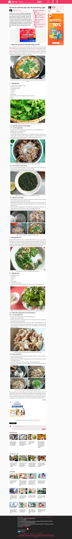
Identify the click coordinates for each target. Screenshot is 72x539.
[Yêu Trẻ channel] (27, 529)
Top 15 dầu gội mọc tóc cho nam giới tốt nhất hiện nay (32, 511)
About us (19, 533)
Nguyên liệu (36, 12)
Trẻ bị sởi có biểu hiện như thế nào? (32, 496)
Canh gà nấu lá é (37, 21)
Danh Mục (48, 2)
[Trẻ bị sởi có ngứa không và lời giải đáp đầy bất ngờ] (41, 476)
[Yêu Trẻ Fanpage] (30, 529)
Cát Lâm (53, 7)
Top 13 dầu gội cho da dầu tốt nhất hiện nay (22, 510)
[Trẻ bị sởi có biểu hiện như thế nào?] (32, 491)
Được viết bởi (53, 6)
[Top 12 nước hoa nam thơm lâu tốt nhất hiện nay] (23, 491)
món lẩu (23, 239)
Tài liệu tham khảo (24, 11)
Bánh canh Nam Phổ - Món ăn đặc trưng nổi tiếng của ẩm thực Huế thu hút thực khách (41, 444)
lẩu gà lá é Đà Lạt (20, 47)
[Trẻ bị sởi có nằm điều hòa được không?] (13, 476)
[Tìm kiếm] (39, 2)
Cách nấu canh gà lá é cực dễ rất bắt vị (39, 25)
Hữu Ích (31, 420)
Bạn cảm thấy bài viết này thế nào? (21, 420)
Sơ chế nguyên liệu (39, 15)
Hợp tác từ (57, 10)
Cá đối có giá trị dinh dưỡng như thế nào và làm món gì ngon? (13, 443)
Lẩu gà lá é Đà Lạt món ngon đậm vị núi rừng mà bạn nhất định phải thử (32, 465)
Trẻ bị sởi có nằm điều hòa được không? (13, 482)
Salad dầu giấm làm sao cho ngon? (32, 443)
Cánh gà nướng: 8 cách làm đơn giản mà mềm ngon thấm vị (41, 465)
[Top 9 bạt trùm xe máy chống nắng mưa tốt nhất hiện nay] (13, 491)
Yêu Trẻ (14, 2)
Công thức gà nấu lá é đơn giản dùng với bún (38, 11)
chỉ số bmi (51, 517)
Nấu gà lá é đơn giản (39, 19)
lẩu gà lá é (17, 392)
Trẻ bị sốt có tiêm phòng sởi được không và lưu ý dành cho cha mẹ (32, 482)
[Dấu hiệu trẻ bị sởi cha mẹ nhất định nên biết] (41, 505)
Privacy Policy (32, 533)
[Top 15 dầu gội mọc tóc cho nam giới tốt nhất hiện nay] (32, 505)
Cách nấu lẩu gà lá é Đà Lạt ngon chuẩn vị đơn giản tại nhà (13, 465)
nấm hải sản (33, 50)
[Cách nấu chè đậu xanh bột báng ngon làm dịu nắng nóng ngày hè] (23, 437)
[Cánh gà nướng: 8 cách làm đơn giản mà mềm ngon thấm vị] (41, 458)
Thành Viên (57, 3)
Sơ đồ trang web (39, 533)
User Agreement (26, 533)
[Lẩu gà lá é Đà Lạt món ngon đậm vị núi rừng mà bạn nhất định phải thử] (32, 458)
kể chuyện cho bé (41, 517)
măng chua (11, 50)
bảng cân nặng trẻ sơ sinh (33, 517)
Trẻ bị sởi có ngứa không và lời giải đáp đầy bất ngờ (41, 482)
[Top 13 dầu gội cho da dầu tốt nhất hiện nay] (23, 505)
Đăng (44, 429)
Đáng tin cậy (37, 420)
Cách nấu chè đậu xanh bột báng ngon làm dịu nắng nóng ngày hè (23, 443)
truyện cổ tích (25, 517)
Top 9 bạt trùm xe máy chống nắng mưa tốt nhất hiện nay (13, 497)
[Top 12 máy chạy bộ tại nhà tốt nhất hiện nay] (41, 491)
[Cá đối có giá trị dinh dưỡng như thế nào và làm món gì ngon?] (13, 437)
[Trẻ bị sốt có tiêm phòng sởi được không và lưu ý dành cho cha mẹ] (32, 476)
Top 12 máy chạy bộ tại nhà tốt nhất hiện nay (41, 497)
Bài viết (49, 10)
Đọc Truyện (53, 3)
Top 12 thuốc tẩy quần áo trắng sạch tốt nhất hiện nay (13, 511)
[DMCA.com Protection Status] (21, 532)
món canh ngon (39, 239)
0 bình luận (13, 423)
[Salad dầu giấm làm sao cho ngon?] (32, 437)
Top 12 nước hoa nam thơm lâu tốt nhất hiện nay (22, 497)
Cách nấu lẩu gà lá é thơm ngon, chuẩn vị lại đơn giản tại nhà (23, 465)
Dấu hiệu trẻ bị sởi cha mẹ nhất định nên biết (41, 510)
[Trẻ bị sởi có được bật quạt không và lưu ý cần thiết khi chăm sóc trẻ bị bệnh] (23, 476)
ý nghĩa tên (47, 517)
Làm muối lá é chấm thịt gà (39, 18)
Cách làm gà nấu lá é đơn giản (39, 14)
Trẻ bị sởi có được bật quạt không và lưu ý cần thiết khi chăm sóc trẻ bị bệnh (23, 483)
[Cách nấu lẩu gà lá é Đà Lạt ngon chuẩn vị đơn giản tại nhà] (13, 458)
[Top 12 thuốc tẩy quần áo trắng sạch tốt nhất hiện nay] (13, 505)
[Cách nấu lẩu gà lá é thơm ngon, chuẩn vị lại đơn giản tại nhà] (23, 458)
